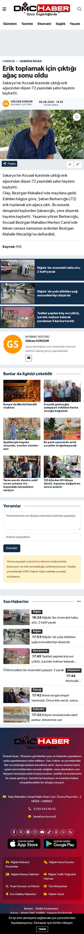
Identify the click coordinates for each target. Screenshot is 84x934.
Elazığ (37, 690)
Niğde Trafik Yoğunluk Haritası (60, 876)
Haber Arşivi (56, 894)
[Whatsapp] (63, 832)
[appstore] (24, 844)
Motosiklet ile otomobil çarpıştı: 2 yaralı (74, 679)
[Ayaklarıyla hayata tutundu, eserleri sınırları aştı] (21, 428)
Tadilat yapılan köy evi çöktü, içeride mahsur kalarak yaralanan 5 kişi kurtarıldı (52, 659)
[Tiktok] (49, 832)
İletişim (28, 908)
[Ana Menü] (4, 9)
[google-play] (60, 844)
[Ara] (79, 9)
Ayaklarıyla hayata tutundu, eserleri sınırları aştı (20, 445)
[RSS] (70, 832)
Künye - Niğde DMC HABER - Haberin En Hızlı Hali (41, 912)
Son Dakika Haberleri (23, 894)
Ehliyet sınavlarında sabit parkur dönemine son (54, 717)
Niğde (37, 612)
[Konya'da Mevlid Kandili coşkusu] (21, 390)
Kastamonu (40, 651)
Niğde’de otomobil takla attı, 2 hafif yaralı (54, 620)
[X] (21, 832)
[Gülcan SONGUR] (12, 344)
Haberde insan (31, 61)
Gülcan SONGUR (37, 340)
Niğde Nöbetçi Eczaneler (18, 864)
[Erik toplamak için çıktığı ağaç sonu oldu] (42, 134)
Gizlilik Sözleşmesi (46, 908)
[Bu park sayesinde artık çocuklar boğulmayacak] (62, 428)
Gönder (12, 548)
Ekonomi (44, 24)
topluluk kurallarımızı (39, 561)
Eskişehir (39, 709)
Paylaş (12, 163)
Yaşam (75, 24)
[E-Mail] (28, 358)
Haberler (9, 61)
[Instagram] (35, 832)
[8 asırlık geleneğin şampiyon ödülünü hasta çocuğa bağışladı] (62, 390)
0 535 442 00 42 (45, 808)
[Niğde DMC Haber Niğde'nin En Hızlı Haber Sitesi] (41, 9)
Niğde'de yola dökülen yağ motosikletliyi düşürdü (53, 639)
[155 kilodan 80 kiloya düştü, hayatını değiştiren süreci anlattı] (62, 466)
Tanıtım (27, 24)
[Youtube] (42, 832)
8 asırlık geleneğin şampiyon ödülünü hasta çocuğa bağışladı (61, 408)
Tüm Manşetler (57, 886)
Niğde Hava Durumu (61, 862)
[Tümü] (79, 601)
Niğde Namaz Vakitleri (25, 874)
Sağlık (60, 24)
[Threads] (56, 832)
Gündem (10, 24)
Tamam (42, 929)
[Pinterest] (28, 832)
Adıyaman (73, 670)
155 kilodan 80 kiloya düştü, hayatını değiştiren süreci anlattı (62, 483)
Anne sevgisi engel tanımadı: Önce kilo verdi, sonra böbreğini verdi (54, 698)
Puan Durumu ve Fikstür (25, 886)
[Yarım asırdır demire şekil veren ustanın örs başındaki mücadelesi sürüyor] (21, 466)
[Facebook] (14, 832)
